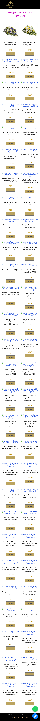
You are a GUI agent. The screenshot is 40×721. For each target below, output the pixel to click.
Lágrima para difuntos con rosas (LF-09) (29, 133)
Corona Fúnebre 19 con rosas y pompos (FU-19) (10, 293)
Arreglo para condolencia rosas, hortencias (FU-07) (10, 568)
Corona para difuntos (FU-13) (10, 226)
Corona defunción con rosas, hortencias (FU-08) (29, 471)
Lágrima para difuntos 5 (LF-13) (29, 615)
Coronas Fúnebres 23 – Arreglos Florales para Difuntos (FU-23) (29, 543)
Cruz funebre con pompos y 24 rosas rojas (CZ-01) (29, 296)
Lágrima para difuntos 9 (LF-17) (10, 88)
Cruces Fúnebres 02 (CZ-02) (10, 204)
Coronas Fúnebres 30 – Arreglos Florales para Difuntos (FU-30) (29, 398)
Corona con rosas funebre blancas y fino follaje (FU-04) (10, 666)
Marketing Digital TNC (21, 717)
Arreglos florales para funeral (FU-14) (29, 226)
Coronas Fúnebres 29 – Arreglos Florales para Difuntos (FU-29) (10, 472)
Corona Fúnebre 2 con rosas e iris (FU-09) (29, 248)
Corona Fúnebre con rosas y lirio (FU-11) (29, 664)
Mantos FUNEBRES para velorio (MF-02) (29, 447)
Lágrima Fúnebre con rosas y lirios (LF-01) (29, 496)
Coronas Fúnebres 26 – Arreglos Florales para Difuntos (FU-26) (29, 692)
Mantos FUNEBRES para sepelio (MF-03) (29, 345)
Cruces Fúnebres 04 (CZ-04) (10, 271)
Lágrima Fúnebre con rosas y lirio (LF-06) (29, 43)
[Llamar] (35, 716)
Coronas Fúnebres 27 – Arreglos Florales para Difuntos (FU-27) (10, 692)
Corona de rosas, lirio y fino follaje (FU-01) (10, 180)
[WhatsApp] (35, 709)
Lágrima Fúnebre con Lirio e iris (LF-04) (10, 43)
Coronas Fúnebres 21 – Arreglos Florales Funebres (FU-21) (10, 372)
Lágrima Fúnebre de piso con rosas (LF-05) (29, 111)
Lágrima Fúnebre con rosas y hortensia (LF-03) (29, 181)
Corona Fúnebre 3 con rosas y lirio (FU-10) (10, 518)
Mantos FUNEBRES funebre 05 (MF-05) (29, 593)
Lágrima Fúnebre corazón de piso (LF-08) (10, 66)
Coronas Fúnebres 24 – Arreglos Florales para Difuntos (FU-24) (29, 372)
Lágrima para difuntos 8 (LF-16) (10, 638)
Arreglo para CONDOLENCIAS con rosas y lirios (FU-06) (10, 322)
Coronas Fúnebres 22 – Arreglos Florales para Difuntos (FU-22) (29, 640)
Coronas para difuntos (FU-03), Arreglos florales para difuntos (29, 424)
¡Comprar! (10, 54)
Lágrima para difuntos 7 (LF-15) (10, 111)
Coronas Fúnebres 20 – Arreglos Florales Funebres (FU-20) (10, 543)
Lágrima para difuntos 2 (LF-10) (29, 88)
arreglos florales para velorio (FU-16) (10, 248)
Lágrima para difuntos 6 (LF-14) (10, 496)
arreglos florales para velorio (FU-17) (10, 615)
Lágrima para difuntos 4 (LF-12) (10, 133)
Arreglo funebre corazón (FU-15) (10, 593)
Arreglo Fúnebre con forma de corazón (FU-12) (10, 347)
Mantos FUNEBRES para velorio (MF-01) (29, 156)
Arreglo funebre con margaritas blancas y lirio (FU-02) (29, 322)
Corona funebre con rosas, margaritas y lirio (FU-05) (10, 424)
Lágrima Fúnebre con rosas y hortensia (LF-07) (10, 157)
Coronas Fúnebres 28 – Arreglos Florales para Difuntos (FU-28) (29, 569)
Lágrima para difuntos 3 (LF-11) (29, 66)
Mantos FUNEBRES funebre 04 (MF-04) (29, 518)
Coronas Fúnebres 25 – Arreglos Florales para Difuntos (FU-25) (10, 398)
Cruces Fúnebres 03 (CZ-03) (29, 204)
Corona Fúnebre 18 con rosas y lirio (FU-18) (29, 271)
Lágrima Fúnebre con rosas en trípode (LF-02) (10, 447)
